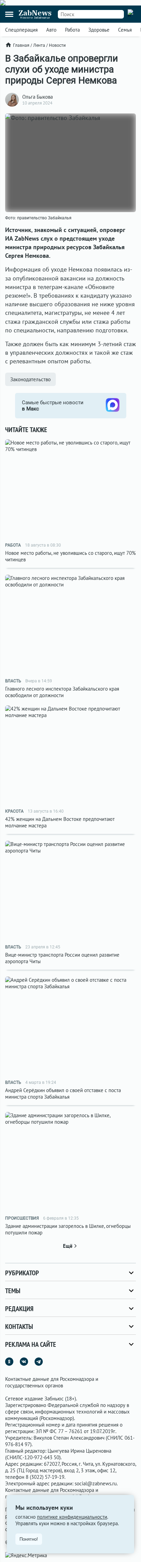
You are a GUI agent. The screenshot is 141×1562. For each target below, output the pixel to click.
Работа (72, 29)
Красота (14, 811)
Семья (125, 29)
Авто (51, 29)
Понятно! (29, 1539)
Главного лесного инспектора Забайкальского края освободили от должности (62, 691)
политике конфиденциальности (72, 1517)
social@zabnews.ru (96, 1483)
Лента (39, 45)
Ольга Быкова (37, 97)
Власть (13, 681)
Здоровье (99, 29)
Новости (57, 45)
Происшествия (22, 1218)
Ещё (68, 1246)
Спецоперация (21, 29)
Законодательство (30, 379)
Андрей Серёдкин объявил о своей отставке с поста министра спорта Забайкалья (63, 1093)
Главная (21, 45)
